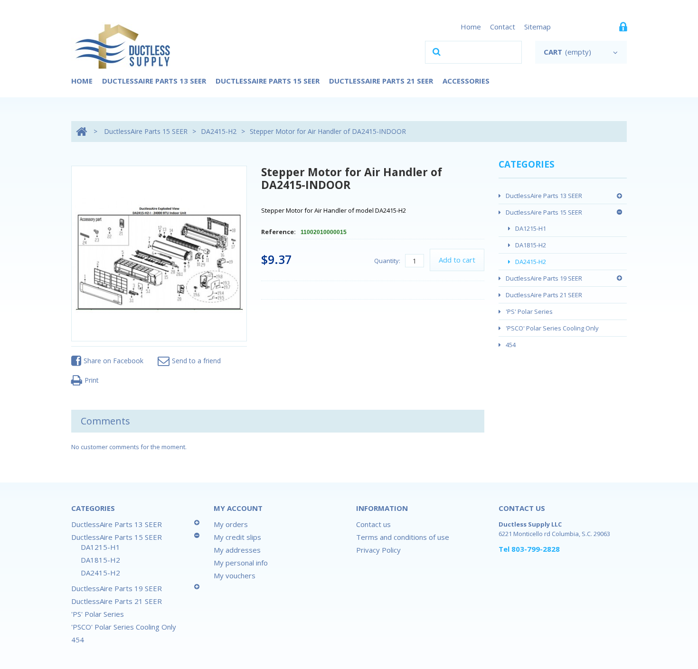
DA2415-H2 (218, 131)
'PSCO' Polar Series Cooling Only (552, 328)
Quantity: (387, 260)
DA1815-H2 (530, 245)
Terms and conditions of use (402, 537)
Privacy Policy (378, 550)
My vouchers (234, 575)
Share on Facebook (113, 360)
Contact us (373, 524)
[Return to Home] (81, 131)
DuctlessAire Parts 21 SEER (381, 80)
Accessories (466, 80)
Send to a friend (196, 360)
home (471, 26)
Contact (502, 26)
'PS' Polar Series (529, 311)
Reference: (279, 231)
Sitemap (537, 26)
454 (511, 344)
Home (82, 80)
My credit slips (237, 537)
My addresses (237, 550)
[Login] (623, 29)
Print (92, 380)
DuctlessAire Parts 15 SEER (268, 80)
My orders (231, 524)
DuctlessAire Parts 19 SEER (544, 278)
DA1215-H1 (530, 228)
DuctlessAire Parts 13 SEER (154, 80)
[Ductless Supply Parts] (123, 46)
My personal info (241, 562)
